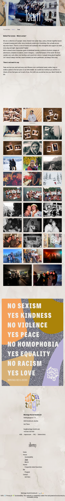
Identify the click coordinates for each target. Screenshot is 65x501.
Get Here (27, 477)
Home (25, 452)
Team (26, 459)
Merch (27, 462)
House (25, 455)
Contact (25, 474)
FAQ (34, 434)
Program (27, 472)
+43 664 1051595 (29, 431)
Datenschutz (42, 434)
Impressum (27, 434)
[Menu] (62, 4)
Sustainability (29, 457)
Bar (24, 469)
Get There (27, 424)
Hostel (25, 465)
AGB (20, 434)
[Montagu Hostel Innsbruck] (4, 4)
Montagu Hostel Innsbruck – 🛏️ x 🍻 (32, 493)
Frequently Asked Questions (33, 467)
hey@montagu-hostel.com (32, 429)
